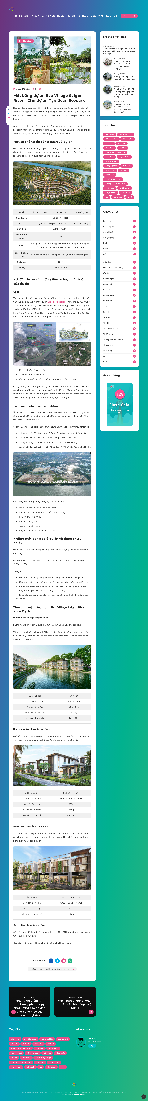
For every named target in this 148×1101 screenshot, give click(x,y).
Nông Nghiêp (89, 16)
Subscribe (128, 16)
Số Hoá (76, 16)
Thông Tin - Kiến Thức (115, 184)
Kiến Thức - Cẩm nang (115, 152)
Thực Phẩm (38, 16)
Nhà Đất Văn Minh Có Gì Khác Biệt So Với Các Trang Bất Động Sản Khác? (124, 108)
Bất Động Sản (22, 16)
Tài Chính (126, 193)
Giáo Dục (109, 148)
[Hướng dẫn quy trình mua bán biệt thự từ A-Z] (107, 76)
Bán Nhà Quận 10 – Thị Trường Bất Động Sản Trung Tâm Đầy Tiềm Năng (124, 93)
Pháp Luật (110, 170)
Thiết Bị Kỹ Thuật (113, 179)
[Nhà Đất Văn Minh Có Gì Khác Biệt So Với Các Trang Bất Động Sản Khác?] (107, 104)
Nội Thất (50, 16)
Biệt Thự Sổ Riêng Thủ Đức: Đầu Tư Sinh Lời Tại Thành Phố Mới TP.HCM (124, 65)
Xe (69, 16)
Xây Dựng (118, 197)
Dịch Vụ (121, 143)
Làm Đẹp (109, 157)
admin (91, 1038)
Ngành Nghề (111, 161)
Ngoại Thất (124, 157)
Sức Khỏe (110, 175)
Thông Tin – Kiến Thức (113, 339)
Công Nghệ (111, 16)
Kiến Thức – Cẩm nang (113, 267)
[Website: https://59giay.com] (92, 1045)
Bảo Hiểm (110, 134)
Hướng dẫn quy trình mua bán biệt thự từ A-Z (124, 79)
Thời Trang (124, 188)
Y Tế (100, 16)
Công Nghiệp (111, 139)
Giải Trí (123, 148)
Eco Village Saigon (56, 302)
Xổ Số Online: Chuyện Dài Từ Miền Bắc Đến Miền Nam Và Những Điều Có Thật (119, 51)
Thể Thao (110, 188)
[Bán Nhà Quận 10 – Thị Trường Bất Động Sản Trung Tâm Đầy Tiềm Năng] (107, 89)
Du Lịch (61, 16)
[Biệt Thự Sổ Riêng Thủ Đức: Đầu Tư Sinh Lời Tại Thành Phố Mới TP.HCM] (107, 61)
